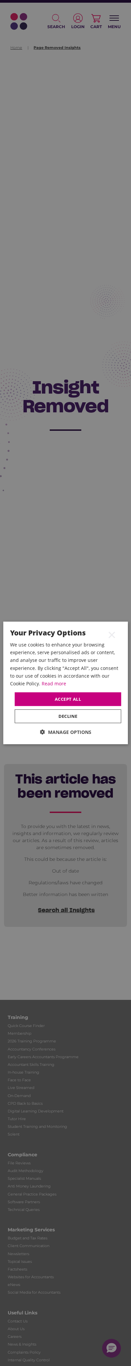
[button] (65, 732)
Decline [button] (68, 716)
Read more (54, 683)
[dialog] (65, 683)
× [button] (111, 634)
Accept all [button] (68, 699)
